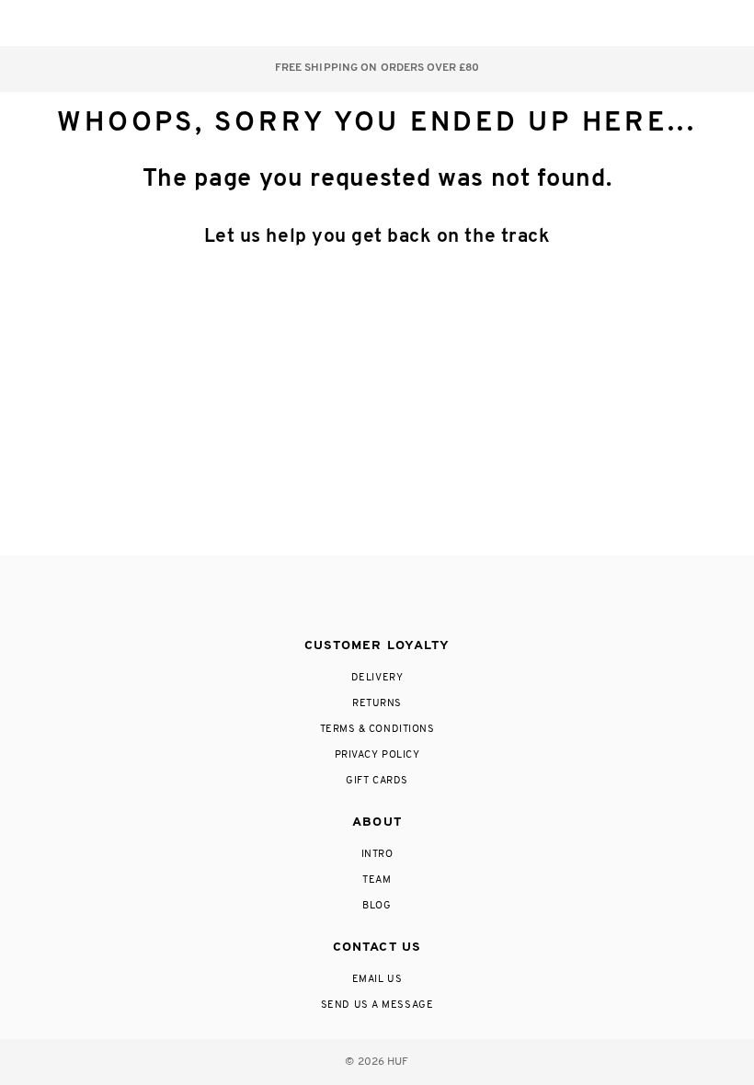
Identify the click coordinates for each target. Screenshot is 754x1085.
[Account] (638, 23)
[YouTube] (449, 597)
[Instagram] (300, 597)
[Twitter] (376, 597)
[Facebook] (337, 597)
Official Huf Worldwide (69, 22)
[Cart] (674, 23)
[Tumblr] (411, 597)
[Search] (601, 23)
